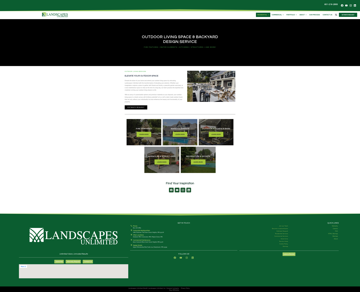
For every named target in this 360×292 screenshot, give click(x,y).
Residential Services (281, 234)
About (302, 15)
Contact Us (327, 15)
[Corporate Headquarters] (131, 230)
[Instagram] (183, 190)
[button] (336, 14)
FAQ (336, 231)
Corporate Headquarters (141, 230)
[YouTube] (177, 190)
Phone (135, 226)
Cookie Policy (283, 244)
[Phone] (131, 225)
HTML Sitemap (333, 234)
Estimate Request (136, 107)
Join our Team (283, 226)
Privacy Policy (185, 288)
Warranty (335, 226)
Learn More (144, 134)
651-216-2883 (331, 4)
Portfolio (290, 15)
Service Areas (283, 241)
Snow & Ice (284, 239)
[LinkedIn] (188, 190)
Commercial (277, 15)
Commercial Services (281, 236)
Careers (335, 228)
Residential (262, 15)
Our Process (314, 15)
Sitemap (285, 246)
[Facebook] (171, 190)
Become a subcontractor (280, 228)
